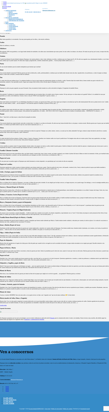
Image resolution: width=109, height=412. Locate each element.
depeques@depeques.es (48, 10)
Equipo (11, 12)
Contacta (8, 30)
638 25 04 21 (37, 12)
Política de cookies (67, 408)
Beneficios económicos (16, 19)
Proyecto (12, 15)
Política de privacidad (56, 408)
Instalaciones (13, 13)
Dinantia (52, 318)
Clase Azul (12, 25)
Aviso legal (47, 408)
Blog (6, 22)
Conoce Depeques (10, 10)
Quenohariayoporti (85, 408)
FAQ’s (10, 16)
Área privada (9, 23)
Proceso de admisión (11, 18)
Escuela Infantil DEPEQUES (36, 408)
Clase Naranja (13, 26)
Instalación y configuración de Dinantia (34, 319)
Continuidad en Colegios (16, 20)
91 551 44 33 (28, 12)
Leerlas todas (3, 305)
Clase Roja (12, 28)
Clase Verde (12, 29)
